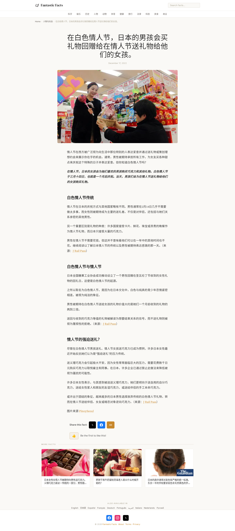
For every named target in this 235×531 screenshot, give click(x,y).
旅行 (130, 14)
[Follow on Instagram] (117, 518)
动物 (104, 14)
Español (91, 508)
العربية (130, 508)
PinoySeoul (86, 411)
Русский (160, 508)
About (121, 524)
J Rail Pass (79, 251)
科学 (70, 14)
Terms (128, 524)
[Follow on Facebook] (109, 518)
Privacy (136, 524)
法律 (139, 14)
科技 (148, 14)
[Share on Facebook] (101, 424)
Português (121, 508)
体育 (113, 14)
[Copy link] (110, 424)
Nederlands (149, 508)
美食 (156, 14)
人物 (96, 14)
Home (37, 21)
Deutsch (111, 508)
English (74, 508)
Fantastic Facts (109, 524)
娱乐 (79, 14)
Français (101, 508)
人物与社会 (48, 21)
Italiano (138, 508)
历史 (87, 14)
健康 (122, 14)
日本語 (83, 508)
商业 (165, 14)
